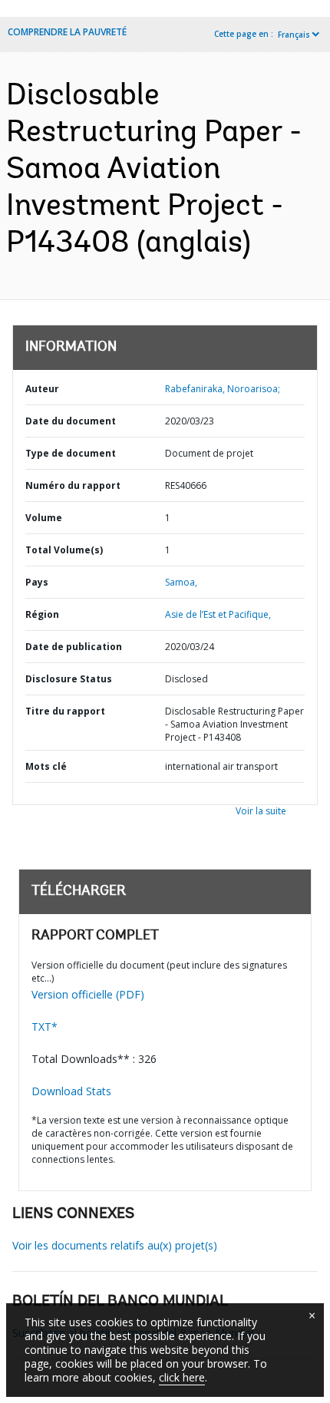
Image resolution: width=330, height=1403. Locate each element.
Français (294, 34)
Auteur (42, 388)
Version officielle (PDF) (87, 994)
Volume (43, 517)
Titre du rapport (65, 711)
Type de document (70, 453)
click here (182, 1377)
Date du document (70, 421)
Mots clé (46, 766)
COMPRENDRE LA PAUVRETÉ (67, 31)
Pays (36, 582)
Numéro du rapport (72, 485)
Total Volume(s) (64, 549)
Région (42, 614)
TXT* (44, 1026)
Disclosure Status (68, 678)
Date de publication (73, 646)
